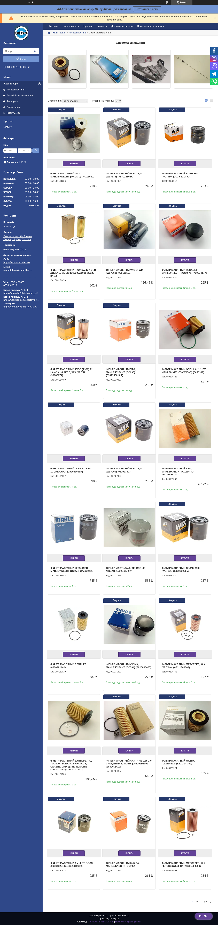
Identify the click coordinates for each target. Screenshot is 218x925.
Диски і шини (14, 107)
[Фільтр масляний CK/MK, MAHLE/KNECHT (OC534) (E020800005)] (129, 624)
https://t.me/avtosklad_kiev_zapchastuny (21, 277)
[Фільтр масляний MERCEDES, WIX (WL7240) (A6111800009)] (185, 624)
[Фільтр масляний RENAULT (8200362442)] (74, 624)
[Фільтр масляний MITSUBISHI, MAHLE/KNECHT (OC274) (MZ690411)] (74, 528)
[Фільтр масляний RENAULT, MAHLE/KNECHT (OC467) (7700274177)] (185, 230)
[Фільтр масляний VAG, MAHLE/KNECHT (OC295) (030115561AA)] (129, 329)
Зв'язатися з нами (147, 9)
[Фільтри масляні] (67, 69)
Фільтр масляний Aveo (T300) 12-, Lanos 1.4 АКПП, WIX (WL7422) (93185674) (72, 372)
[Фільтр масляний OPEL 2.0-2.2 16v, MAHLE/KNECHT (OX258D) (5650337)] (185, 329)
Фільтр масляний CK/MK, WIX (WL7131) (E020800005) (181, 569)
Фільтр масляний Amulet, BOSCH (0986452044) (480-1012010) (72, 864)
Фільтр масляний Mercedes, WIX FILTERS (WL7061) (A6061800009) (183, 864)
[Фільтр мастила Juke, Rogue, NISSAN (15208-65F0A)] (129, 528)
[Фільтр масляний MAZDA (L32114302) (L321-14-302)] (185, 720)
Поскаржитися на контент (101, 922)
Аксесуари (12, 101)
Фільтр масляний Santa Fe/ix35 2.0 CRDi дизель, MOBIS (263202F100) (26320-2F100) (129, 763)
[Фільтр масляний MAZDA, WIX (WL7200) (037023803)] (129, 429)
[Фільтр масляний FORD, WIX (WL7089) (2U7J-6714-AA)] (185, 133)
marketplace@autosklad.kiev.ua (17, 270)
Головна (53, 26)
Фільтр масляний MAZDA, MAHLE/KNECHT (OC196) (123, 864)
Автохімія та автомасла (20, 95)
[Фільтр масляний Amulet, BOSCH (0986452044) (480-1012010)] (74, 823)
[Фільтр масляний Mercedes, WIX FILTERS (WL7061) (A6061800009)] (185, 823)
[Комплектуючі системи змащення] (193, 69)
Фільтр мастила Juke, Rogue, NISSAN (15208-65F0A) (125, 569)
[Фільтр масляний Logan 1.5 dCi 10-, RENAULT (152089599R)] (74, 429)
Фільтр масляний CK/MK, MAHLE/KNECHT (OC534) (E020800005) (128, 666)
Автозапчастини (16, 89)
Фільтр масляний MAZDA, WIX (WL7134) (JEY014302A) (125, 175)
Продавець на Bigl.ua (109, 918)
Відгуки (7, 126)
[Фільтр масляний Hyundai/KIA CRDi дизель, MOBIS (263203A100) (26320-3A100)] (74, 230)
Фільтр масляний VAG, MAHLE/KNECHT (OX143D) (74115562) (72, 175)
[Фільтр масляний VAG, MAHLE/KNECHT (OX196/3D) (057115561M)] (185, 429)
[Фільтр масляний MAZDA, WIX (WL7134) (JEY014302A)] (129, 133)
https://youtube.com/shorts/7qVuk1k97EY (25, 299)
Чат (206, 916)
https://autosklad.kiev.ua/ (16, 262)
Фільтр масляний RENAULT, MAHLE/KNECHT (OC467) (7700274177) (184, 271)
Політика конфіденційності (128, 922)
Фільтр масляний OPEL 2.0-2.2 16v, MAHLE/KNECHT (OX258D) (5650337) (184, 371)
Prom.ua (125, 915)
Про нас (8, 121)
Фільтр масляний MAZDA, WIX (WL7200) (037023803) (125, 470)
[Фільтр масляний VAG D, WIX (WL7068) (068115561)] (129, 230)
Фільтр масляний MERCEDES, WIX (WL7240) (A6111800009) (183, 666)
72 (205, 902)
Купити (74, 164)
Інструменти (13, 112)
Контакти (102, 26)
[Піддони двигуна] (109, 69)
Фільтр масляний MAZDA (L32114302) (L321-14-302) (178, 762)
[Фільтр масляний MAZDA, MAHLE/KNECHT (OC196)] (129, 823)
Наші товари (10, 83)
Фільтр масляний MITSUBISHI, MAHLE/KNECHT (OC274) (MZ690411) (72, 569)
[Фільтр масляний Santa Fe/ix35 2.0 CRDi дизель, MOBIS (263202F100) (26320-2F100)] (129, 720)
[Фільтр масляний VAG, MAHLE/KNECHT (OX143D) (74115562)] (74, 133)
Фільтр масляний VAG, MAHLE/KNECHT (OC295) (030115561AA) (121, 372)
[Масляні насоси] (151, 69)
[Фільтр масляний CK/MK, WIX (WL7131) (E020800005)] (185, 528)
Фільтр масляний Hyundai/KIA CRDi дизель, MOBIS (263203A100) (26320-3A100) (73, 273)
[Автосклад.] (21, 33)
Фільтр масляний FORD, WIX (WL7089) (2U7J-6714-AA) (180, 175)
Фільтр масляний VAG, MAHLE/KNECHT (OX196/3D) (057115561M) (178, 471)
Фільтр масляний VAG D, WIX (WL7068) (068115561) (124, 271)
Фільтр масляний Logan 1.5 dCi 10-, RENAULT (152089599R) (71, 470)
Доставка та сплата (122, 26)
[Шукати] (35, 51)
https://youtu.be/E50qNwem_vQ (20, 293)
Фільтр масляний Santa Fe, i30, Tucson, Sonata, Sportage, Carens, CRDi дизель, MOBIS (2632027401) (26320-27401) (71, 765)
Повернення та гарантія (150, 26)
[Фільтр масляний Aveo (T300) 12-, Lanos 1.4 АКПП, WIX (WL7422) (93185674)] (74, 329)
